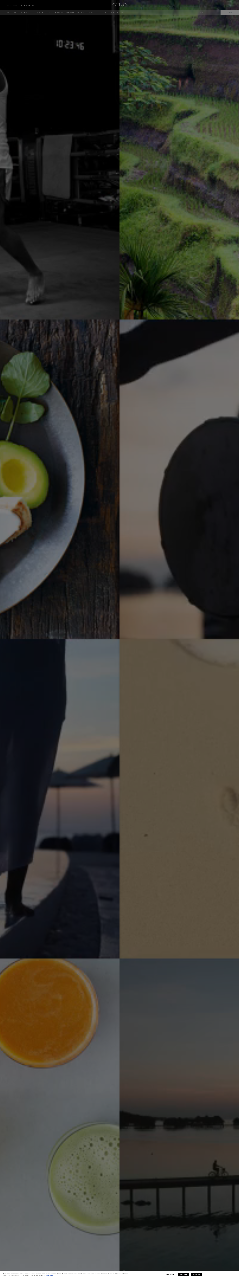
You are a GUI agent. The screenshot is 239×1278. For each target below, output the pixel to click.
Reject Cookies (183, 1274)
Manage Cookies (170, 1274)
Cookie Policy (49, 1275)
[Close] (236, 1275)
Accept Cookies (197, 1274)
